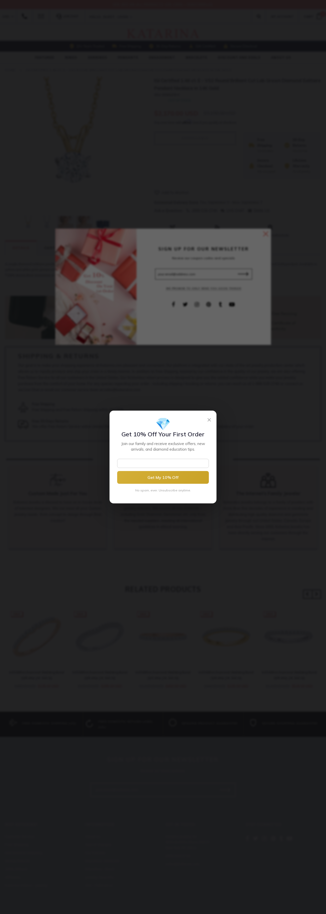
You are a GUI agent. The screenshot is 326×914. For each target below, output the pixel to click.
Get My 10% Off (163, 477)
